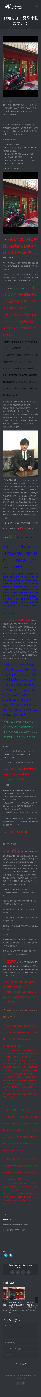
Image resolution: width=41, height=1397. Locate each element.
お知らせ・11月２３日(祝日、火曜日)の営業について (29, 1305)
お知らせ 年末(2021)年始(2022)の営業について (11, 1305)
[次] (36, 1300)
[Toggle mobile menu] (37, 6)
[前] (4, 1300)
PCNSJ (30, 1375)
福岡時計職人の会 (9, 1219)
